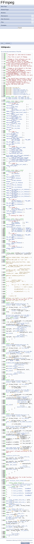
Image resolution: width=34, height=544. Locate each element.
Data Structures (5, 19)
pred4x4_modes (10, 102)
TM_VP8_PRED (16, 139)
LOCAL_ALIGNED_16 (14, 500)
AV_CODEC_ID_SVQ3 (24, 99)
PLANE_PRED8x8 (16, 180)
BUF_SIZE (9, 333)
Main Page (4, 6)
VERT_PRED (15, 104)
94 (3, 219)
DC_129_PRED (16, 143)
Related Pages (5, 9)
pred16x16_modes (11, 220)
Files (2, 22)
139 (3, 300)
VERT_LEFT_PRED (17, 119)
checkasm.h (16, 88)
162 (3, 343)
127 (3, 275)
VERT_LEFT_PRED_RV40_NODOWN (21, 160)
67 (3, 170)
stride (15, 318)
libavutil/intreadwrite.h (21, 94)
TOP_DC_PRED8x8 (17, 185)
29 (3, 96)
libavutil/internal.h (20, 93)
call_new (20, 330)
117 (3, 253)
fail (21, 334)
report (14, 534)
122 (3, 262)
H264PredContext (21, 304)
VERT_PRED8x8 (16, 178)
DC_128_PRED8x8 (17, 187)
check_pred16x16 (11, 381)
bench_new (20, 335)
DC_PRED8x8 (15, 173)
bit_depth (25, 307)
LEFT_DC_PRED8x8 (17, 182)
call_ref (20, 327)
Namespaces (4, 16)
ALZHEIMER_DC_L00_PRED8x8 (20, 194)
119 (3, 257)
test (13, 505)
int (21, 485)
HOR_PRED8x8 (16, 176)
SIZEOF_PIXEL (19, 328)
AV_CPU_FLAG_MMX (23, 315)
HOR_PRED (15, 106)
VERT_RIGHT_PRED (17, 114)
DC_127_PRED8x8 (17, 202)
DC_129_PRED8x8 (17, 204)
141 (3, 302)
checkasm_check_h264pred (18, 480)
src (8, 317)
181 (3, 379)
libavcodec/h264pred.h (20, 91)
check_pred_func (22, 323)
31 (3, 101)
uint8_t (8, 305)
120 (3, 259)
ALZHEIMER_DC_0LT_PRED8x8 (20, 191)
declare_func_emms (12, 315)
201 (3, 413)
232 (3, 480)
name (21, 486)
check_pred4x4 (10, 304)
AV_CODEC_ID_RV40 (11, 99)
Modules (3, 12)
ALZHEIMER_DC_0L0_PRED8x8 (20, 196)
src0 (24, 327)
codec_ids (21, 96)
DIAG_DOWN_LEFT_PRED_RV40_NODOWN (17, 155)
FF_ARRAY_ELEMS (11, 510)
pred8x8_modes (10, 171)
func (17, 484)
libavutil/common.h (19, 92)
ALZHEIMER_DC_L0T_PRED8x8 (20, 189)
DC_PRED (14, 109)
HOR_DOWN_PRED (16, 117)
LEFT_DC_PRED (16, 123)
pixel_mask (24, 253)
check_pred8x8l (11, 415)
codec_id (20, 513)
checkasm (7, 43)
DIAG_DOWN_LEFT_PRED (19, 110)
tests (2, 43)
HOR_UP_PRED (16, 121)
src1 (24, 330)
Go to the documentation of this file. (11, 51)
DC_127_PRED (16, 140)
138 (3, 298)
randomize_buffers (23, 326)
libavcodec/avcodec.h (20, 89)
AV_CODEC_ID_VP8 (23, 97)
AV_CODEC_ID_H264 (11, 97)
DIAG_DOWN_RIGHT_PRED (19, 112)
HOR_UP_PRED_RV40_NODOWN (20, 157)
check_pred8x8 (10, 344)
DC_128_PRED (16, 128)
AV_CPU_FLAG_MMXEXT (12, 316)
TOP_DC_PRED (16, 126)
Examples (3, 25)
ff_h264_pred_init (12, 526)
